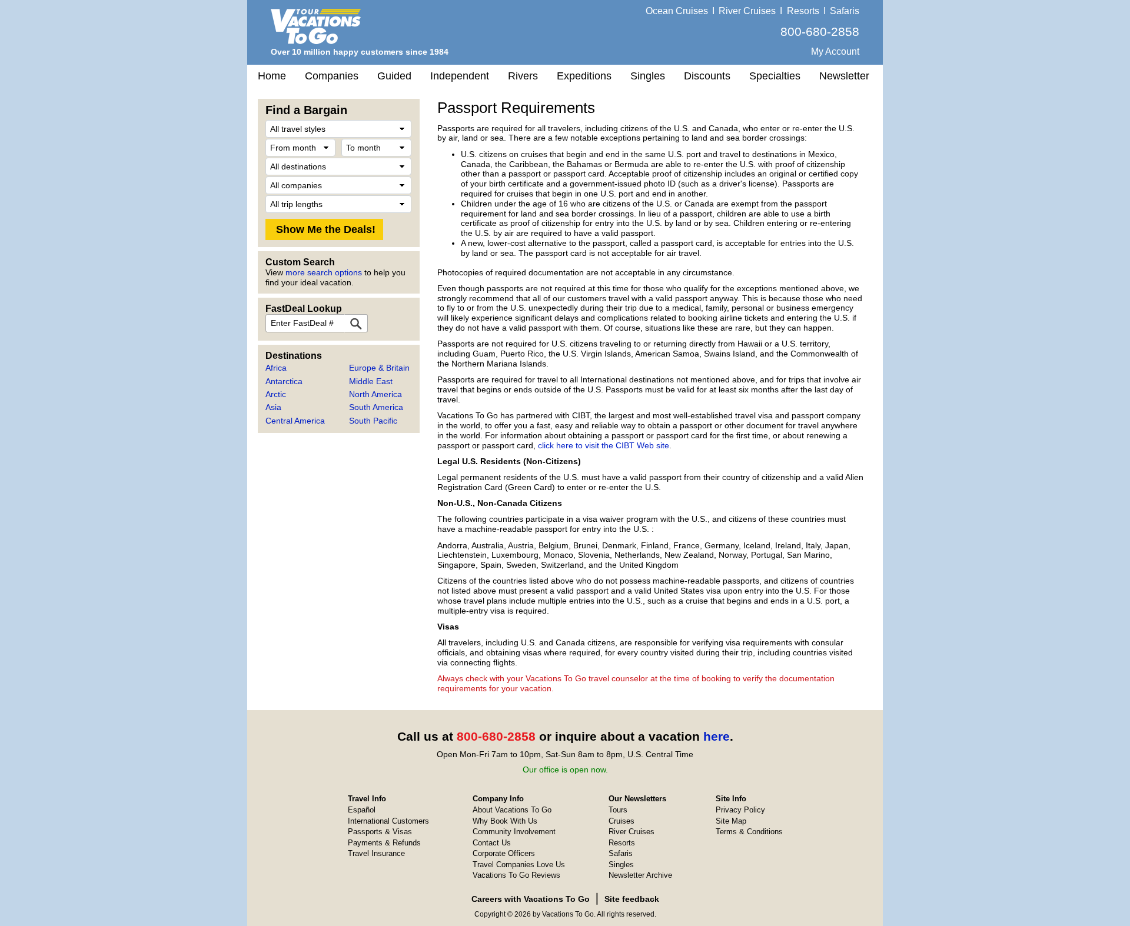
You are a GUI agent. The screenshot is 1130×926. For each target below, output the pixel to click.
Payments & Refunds (384, 842)
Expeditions (584, 76)
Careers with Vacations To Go (530, 899)
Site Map (731, 821)
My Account (835, 51)
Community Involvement (514, 831)
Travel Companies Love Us (519, 864)
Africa (276, 367)
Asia (273, 407)
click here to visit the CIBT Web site (603, 445)
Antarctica (284, 381)
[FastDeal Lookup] (356, 323)
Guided (394, 76)
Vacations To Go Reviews (516, 875)
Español (361, 809)
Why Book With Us (505, 821)
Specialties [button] (774, 76)
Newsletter (844, 76)
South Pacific (373, 420)
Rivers (523, 76)
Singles (647, 76)
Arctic (275, 394)
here (716, 736)
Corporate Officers (504, 853)
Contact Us (492, 842)
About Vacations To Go (512, 809)
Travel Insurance (376, 853)
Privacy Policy (740, 809)
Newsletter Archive (640, 875)
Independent (459, 76)
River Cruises (747, 11)
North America (375, 394)
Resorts (803, 11)
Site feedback (631, 899)
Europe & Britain (379, 367)
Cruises (621, 821)
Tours (618, 809)
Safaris (844, 11)
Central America (295, 420)
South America (376, 407)
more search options (323, 272)
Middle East (371, 381)
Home (272, 76)
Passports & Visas (380, 831)
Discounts (707, 76)
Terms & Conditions (749, 831)
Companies (331, 76)
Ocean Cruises (677, 11)
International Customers (388, 821)
